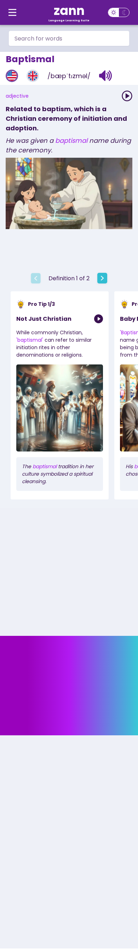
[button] (105, 75)
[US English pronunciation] (12, 76)
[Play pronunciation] (127, 96)
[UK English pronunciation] (33, 76)
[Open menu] (12, 12)
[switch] (119, 12)
